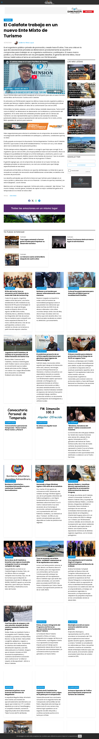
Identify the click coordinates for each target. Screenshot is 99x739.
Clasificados (73, 288)
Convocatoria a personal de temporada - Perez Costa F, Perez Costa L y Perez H (16, 428)
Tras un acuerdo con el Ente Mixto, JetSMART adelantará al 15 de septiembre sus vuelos (49, 560)
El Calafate (41, 288)
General (72, 557)
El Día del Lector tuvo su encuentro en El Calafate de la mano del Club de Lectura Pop (17, 293)
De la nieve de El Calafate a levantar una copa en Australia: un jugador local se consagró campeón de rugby (17, 563)
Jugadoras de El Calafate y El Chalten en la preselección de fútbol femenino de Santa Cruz (17, 354)
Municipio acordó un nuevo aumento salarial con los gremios (78, 627)
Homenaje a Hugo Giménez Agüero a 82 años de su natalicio (49, 485)
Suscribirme (81, 165)
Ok (80, 736)
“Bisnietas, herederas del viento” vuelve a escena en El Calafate (79, 428)
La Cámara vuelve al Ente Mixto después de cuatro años (32, 258)
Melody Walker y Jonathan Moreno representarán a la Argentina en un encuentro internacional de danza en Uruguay (78, 488)
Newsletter (73, 157)
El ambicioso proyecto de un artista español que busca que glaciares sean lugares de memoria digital (49, 357)
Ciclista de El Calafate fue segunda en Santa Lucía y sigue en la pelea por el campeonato (49, 692)
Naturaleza (41, 621)
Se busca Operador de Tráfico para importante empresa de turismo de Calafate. (80, 692)
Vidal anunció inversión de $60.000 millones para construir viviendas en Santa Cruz (78, 75)
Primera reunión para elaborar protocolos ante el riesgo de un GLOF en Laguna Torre (80, 356)
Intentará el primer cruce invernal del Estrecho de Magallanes (15, 692)
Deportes (9, 557)
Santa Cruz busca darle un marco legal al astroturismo (80, 240)
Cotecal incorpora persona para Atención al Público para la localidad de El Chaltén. (81, 293)
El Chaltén (73, 351)
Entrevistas (10, 288)
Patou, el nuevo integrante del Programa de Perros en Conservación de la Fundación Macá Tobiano (48, 628)
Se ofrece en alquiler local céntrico (47, 427)
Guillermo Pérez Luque (26, 43)
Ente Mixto (13, 195)
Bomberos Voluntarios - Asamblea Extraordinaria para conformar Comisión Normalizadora (17, 487)
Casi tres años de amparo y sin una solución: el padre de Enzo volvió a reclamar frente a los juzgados (17, 626)
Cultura (40, 481)
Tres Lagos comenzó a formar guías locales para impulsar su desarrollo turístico (32, 241)
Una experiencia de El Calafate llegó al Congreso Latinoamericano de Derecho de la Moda (80, 563)
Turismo (8, 20)
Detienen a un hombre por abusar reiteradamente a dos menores (48, 293)
